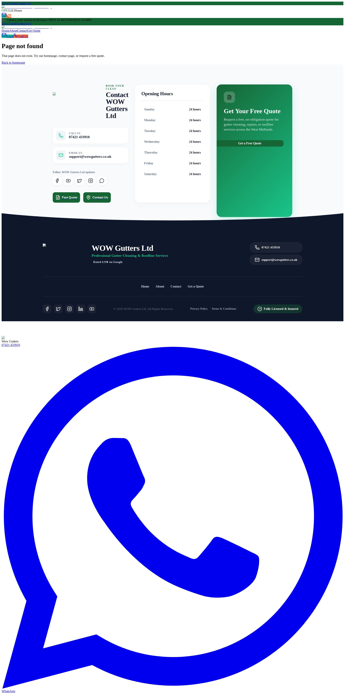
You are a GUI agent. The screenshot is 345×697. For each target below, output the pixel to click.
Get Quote (33, 30)
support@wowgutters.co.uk (279, 259)
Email (10, 36)
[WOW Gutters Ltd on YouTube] (68, 180)
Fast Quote (69, 197)
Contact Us (24, 3)
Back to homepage (13, 62)
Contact (22, 30)
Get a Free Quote (249, 143)
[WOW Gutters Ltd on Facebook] (57, 180)
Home (5, 30)
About (13, 30)
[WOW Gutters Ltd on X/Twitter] (79, 180)
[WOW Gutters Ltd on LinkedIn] (80, 308)
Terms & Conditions (224, 308)
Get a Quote (9, 3)
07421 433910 (271, 247)
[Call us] (8, 16)
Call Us (23, 36)
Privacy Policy (199, 308)
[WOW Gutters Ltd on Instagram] (90, 180)
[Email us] (4, 16)
